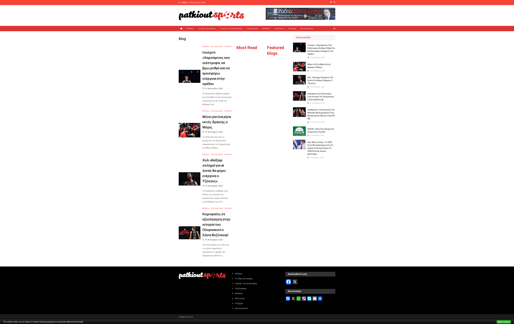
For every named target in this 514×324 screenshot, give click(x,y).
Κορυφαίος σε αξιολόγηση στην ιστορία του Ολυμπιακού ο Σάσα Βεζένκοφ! (216, 225)
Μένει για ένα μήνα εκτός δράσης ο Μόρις (216, 122)
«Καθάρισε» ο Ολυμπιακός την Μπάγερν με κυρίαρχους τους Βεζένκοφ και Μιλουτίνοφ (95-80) (321, 114)
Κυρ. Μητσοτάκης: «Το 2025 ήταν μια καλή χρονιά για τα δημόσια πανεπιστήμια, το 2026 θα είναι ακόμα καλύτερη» (320, 148)
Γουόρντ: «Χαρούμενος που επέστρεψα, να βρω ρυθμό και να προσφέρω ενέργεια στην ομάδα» (216, 68)
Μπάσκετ (266, 28)
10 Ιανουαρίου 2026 (214, 88)
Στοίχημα (292, 28)
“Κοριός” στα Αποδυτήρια (231, 28)
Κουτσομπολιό (307, 28)
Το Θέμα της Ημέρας (207, 28)
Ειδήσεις (190, 28)
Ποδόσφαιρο (252, 28)
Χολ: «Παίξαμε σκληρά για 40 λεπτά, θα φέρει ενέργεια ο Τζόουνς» (214, 171)
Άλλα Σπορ (279, 28)
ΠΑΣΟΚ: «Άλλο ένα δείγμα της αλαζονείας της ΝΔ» (320, 130)
